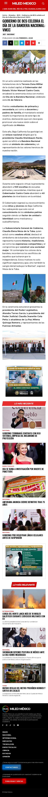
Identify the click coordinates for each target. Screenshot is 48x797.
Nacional (10, 34)
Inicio (4, 15)
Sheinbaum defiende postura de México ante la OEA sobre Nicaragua (23, 653)
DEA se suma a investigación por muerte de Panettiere (23, 470)
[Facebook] (4, 42)
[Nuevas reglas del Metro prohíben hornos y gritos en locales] (24, 673)
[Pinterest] (27, 42)
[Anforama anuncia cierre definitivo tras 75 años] (24, 486)
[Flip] (33, 42)
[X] (10, 42)
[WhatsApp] (16, 42)
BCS (18, 15)
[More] (39, 42)
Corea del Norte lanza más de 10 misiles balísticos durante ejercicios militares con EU (23, 616)
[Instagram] (6, 725)
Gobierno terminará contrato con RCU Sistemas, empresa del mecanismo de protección (21, 436)
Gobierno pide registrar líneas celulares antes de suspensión (22, 536)
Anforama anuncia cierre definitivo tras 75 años (23, 503)
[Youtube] (18, 725)
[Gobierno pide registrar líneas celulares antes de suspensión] (24, 520)
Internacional (8, 611)
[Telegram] (21, 42)
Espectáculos (8, 466)
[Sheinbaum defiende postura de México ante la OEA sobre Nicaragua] (24, 637)
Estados (12, 15)
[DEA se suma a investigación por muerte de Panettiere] (24, 453)
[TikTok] (10, 725)
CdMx (4, 686)
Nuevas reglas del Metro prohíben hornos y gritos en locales (23, 689)
